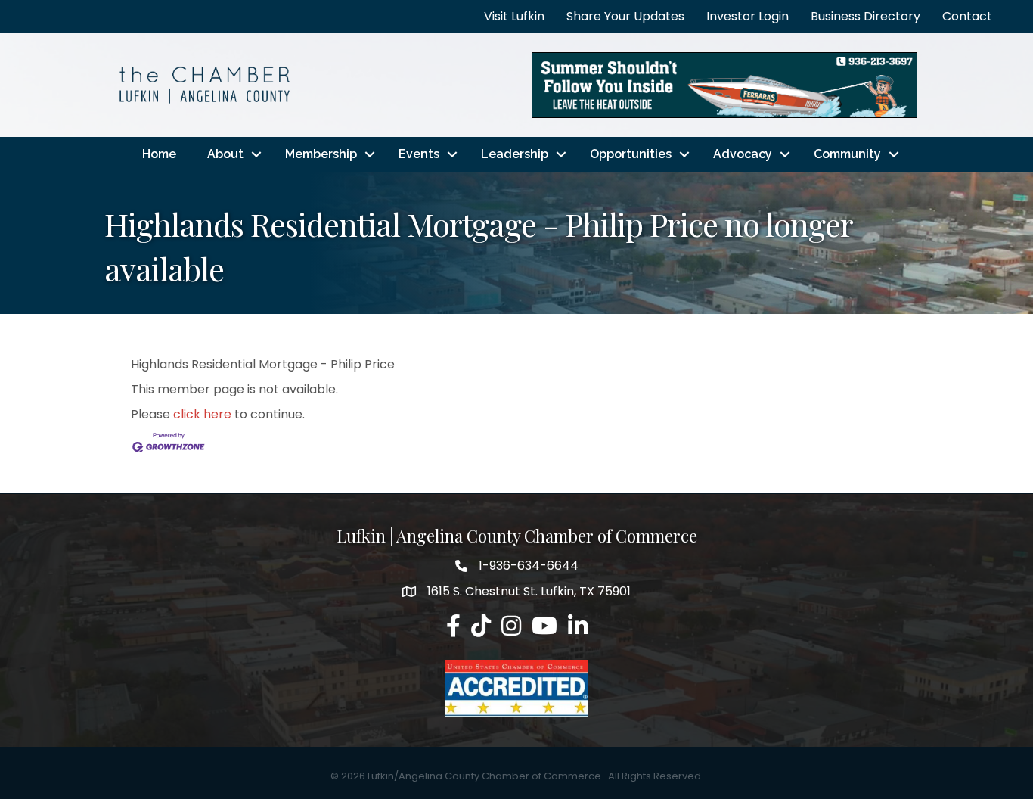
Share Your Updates (625, 16)
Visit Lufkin (514, 16)
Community (847, 154)
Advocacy (742, 154)
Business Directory (865, 16)
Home (159, 154)
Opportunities (631, 154)
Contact (967, 16)
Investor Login (747, 16)
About (225, 154)
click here (202, 414)
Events (419, 154)
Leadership (514, 154)
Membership (321, 154)
